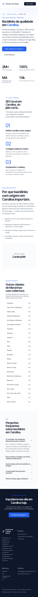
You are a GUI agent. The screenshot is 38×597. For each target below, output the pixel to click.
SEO (3, 573)
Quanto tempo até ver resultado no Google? (18, 465)
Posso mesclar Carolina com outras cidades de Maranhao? (18, 457)
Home (3, 14)
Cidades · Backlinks (12, 14)
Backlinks (4, 571)
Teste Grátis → (30, 4)
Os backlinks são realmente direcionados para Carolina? (15, 440)
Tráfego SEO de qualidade (25, 536)
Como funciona (9, 55)
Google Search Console (6, 576)
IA (2, 580)
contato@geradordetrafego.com (27, 571)
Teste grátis (21, 539)
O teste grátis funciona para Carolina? (15, 472)
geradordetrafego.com (24, 573)
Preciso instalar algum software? (17, 479)
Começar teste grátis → (19, 515)
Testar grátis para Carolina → (14, 49)
